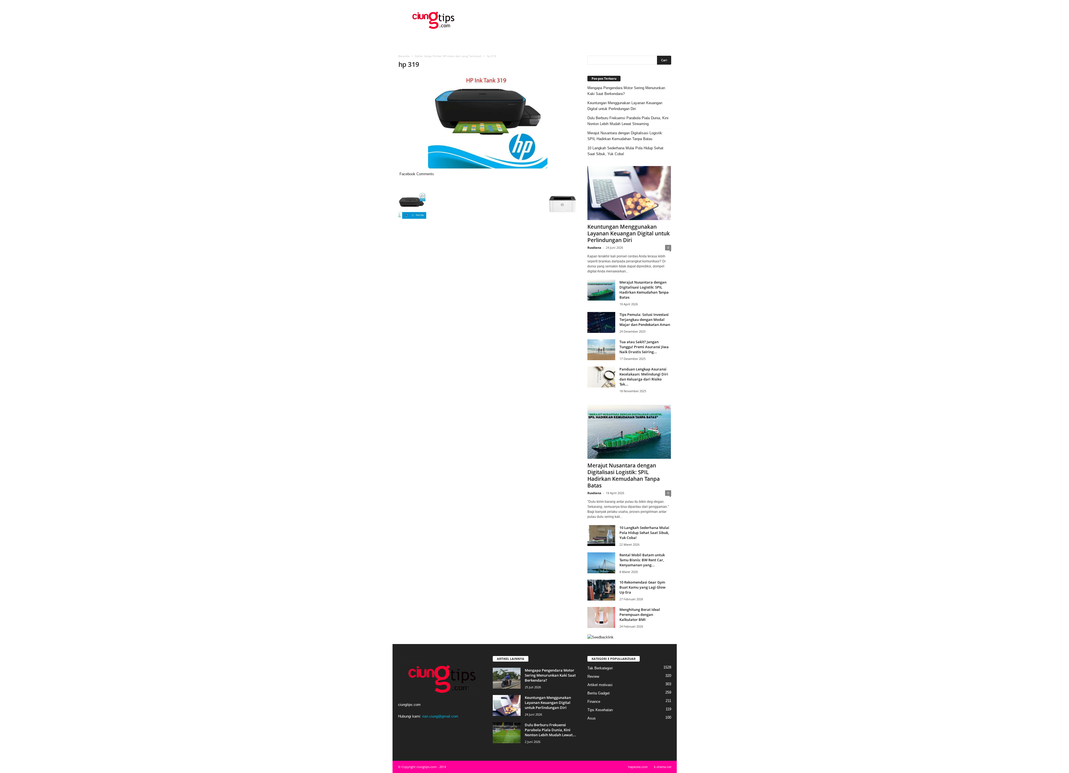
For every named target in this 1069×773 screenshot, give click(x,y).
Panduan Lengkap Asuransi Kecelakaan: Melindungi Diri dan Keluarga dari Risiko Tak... (643, 377)
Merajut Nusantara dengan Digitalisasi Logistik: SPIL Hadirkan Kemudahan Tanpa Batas (625, 136)
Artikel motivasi (599, 685)
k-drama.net (662, 767)
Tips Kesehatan (600, 710)
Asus (591, 718)
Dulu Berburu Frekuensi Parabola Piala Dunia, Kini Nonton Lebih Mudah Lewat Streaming (627, 121)
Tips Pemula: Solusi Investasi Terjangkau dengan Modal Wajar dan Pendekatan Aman (644, 319)
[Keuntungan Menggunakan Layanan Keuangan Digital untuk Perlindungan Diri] (629, 193)
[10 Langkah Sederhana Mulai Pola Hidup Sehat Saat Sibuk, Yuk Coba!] (601, 535)
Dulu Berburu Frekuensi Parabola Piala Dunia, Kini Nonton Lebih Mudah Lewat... (550, 729)
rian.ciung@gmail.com (440, 716)
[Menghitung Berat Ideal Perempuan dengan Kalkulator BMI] (601, 617)
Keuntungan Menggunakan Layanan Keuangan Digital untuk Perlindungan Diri (624, 106)
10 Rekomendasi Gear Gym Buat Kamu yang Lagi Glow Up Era (642, 587)
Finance (593, 701)
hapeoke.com (638, 767)
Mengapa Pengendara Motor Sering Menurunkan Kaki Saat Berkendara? (626, 91)
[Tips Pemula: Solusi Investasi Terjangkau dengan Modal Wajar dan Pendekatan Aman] (601, 322)
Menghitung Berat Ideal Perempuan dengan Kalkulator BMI (639, 614)
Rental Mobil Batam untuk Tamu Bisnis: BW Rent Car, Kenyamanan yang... (642, 559)
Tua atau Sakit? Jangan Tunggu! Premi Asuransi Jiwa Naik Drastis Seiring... (644, 346)
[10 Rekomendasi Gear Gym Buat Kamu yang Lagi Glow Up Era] (601, 590)
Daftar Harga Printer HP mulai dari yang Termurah (448, 56)
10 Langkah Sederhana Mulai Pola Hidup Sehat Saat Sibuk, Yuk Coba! (625, 151)
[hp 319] (487, 122)
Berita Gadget (598, 693)
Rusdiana (594, 247)
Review (593, 676)
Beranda (404, 56)
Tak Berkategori (600, 668)
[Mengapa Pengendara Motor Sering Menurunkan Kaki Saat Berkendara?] (507, 678)
